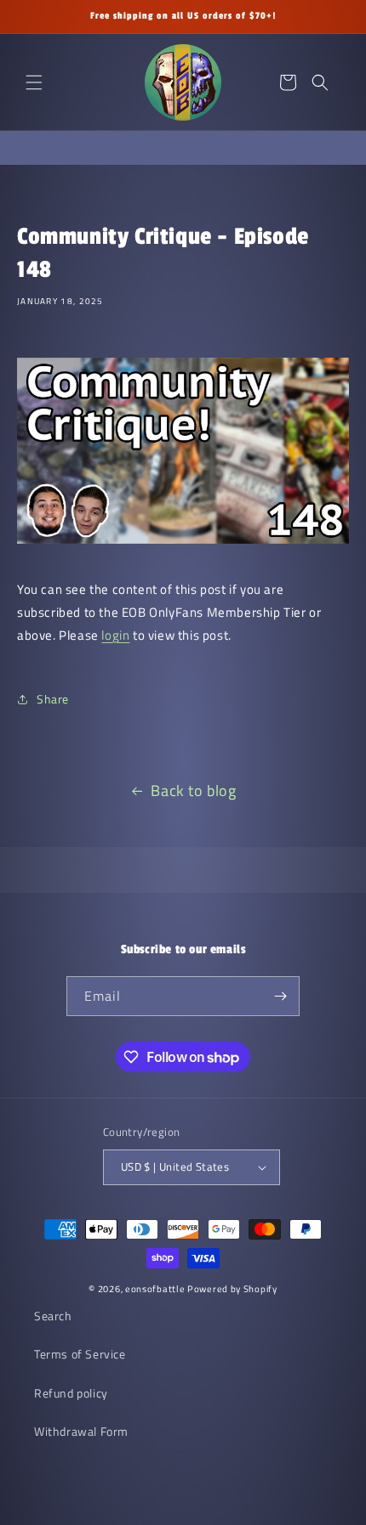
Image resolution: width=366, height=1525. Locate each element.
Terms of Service (80, 1354)
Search (53, 1315)
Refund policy (71, 1393)
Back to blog (193, 790)
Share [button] (53, 699)
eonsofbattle (155, 1289)
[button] (34, 82)
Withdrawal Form (81, 1431)
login (115, 635)
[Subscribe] (280, 996)
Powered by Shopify (232, 1289)
